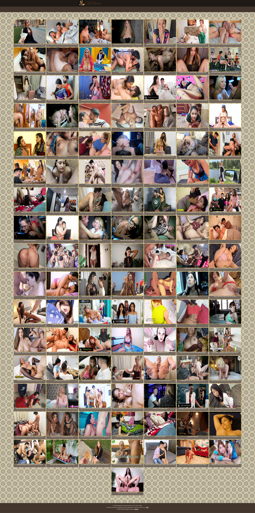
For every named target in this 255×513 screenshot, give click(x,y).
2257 (147, 507)
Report (136, 509)
